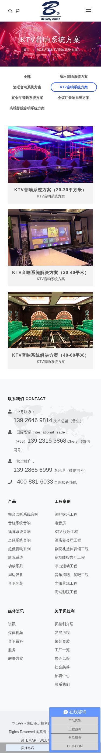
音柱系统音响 (19, 523)
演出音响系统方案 (74, 77)
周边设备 (15, 574)
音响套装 (15, 583)
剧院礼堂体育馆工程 (72, 549)
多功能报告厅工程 (70, 557)
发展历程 (62, 632)
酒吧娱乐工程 (66, 514)
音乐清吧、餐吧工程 (72, 574)
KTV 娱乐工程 (66, 531)
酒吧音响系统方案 (27, 87)
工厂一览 (62, 650)
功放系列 (15, 566)
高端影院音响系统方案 (27, 108)
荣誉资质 (62, 641)
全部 (27, 77)
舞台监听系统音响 (23, 514)
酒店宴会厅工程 (68, 540)
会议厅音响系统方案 (73, 98)
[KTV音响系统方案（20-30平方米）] (50, 154)
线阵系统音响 (19, 531)
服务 (12, 650)
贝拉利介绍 (64, 624)
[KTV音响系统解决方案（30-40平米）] (50, 237)
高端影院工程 (66, 592)
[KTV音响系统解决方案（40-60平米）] (50, 320)
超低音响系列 (19, 549)
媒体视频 (15, 632)
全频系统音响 (19, 540)
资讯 (12, 624)
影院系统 (15, 557)
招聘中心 (62, 676)
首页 (26, 50)
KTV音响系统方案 (64, 50)
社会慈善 (62, 667)
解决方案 (43, 50)
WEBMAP (47, 740)
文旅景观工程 (66, 583)
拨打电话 (27, 747)
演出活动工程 (66, 566)
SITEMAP (28, 740)
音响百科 (15, 641)
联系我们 (62, 684)
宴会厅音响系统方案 (27, 98)
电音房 (60, 523)
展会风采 (62, 658)
